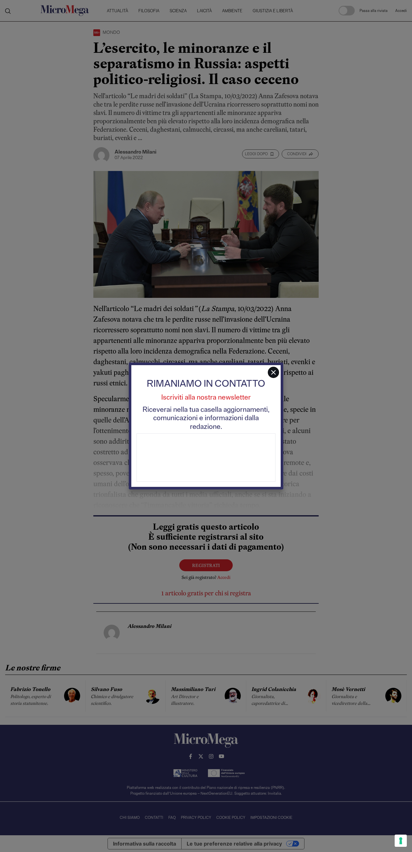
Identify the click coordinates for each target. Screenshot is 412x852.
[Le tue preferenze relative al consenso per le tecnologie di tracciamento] (401, 841)
